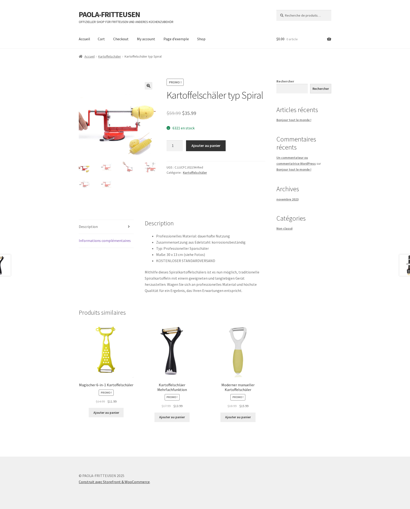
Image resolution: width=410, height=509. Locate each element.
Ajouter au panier (205, 145)
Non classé (284, 228)
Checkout (121, 38)
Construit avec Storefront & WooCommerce (114, 481)
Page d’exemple (176, 38)
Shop (201, 38)
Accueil (84, 38)
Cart (101, 38)
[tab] (106, 227)
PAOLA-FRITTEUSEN (109, 14)
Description (88, 226)
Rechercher (285, 81)
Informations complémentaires (105, 240)
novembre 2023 (287, 199)
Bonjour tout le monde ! (293, 120)
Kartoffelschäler (109, 56)
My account (146, 38)
